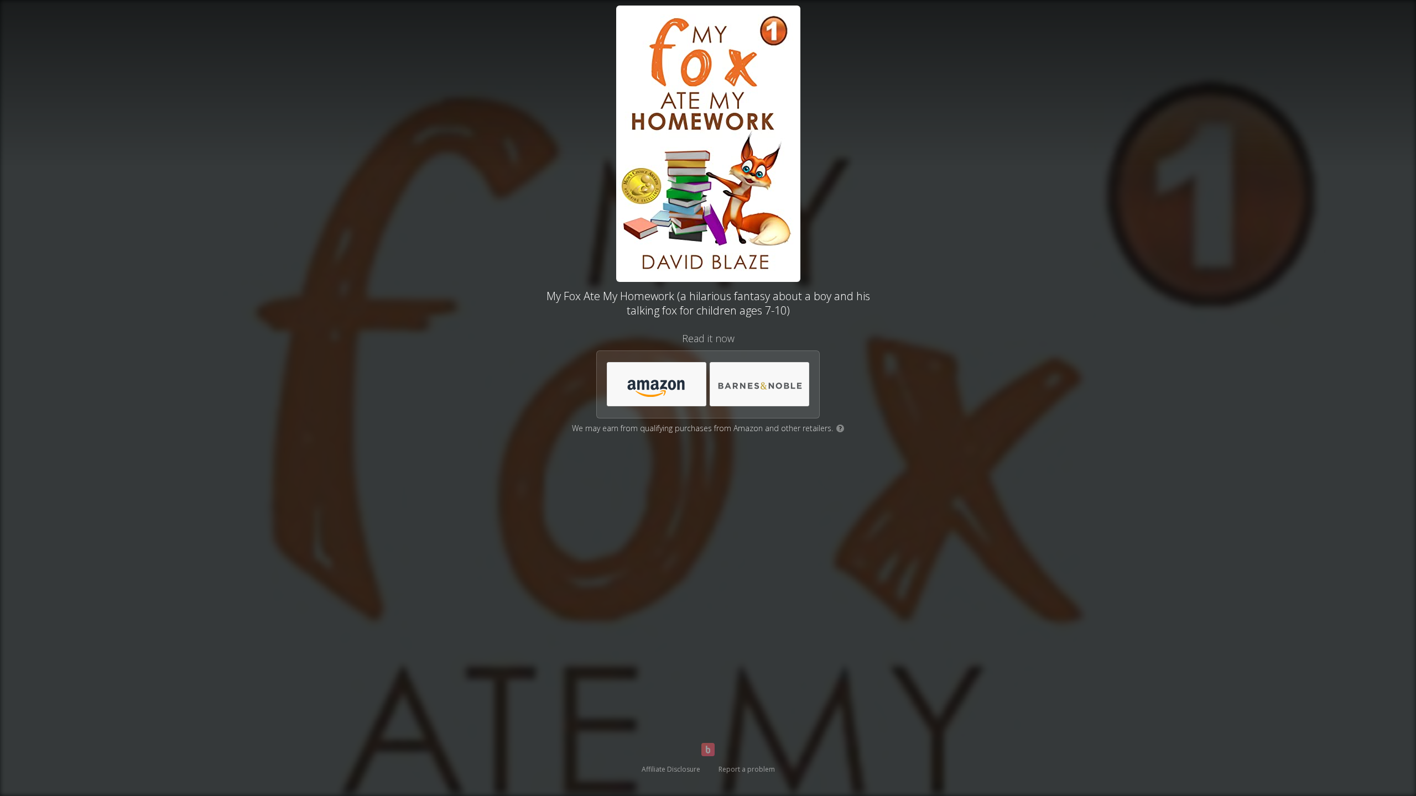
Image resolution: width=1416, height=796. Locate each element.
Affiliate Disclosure (671, 769)
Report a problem (747, 769)
